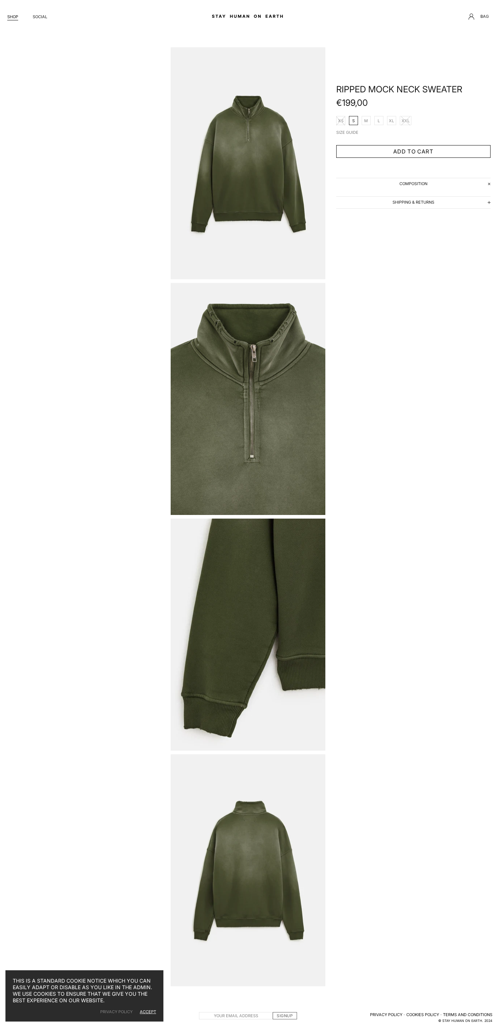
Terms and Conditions (467, 1014)
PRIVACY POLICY (116, 1011)
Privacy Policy (386, 1014)
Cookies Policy (422, 1014)
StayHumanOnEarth (248, 16)
